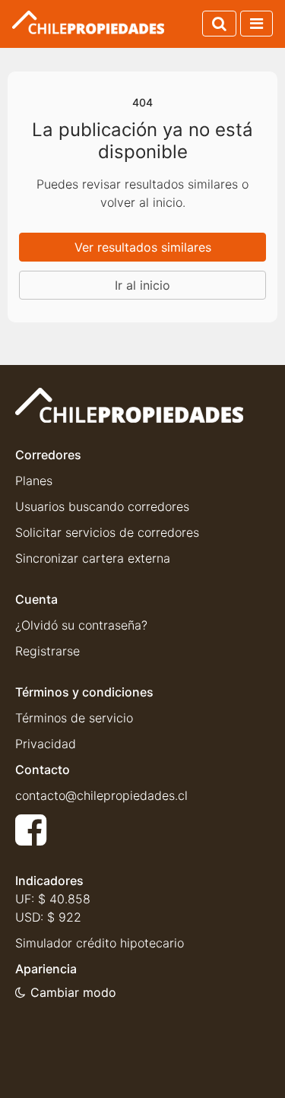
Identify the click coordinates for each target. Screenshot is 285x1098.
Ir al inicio (142, 285)
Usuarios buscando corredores (102, 506)
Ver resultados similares (142, 247)
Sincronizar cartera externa (92, 558)
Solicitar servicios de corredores (107, 532)
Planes (33, 480)
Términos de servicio (74, 717)
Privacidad (45, 743)
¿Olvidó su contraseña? (81, 625)
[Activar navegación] (256, 23)
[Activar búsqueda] (219, 23)
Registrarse (47, 650)
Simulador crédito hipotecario (99, 942)
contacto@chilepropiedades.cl (101, 795)
